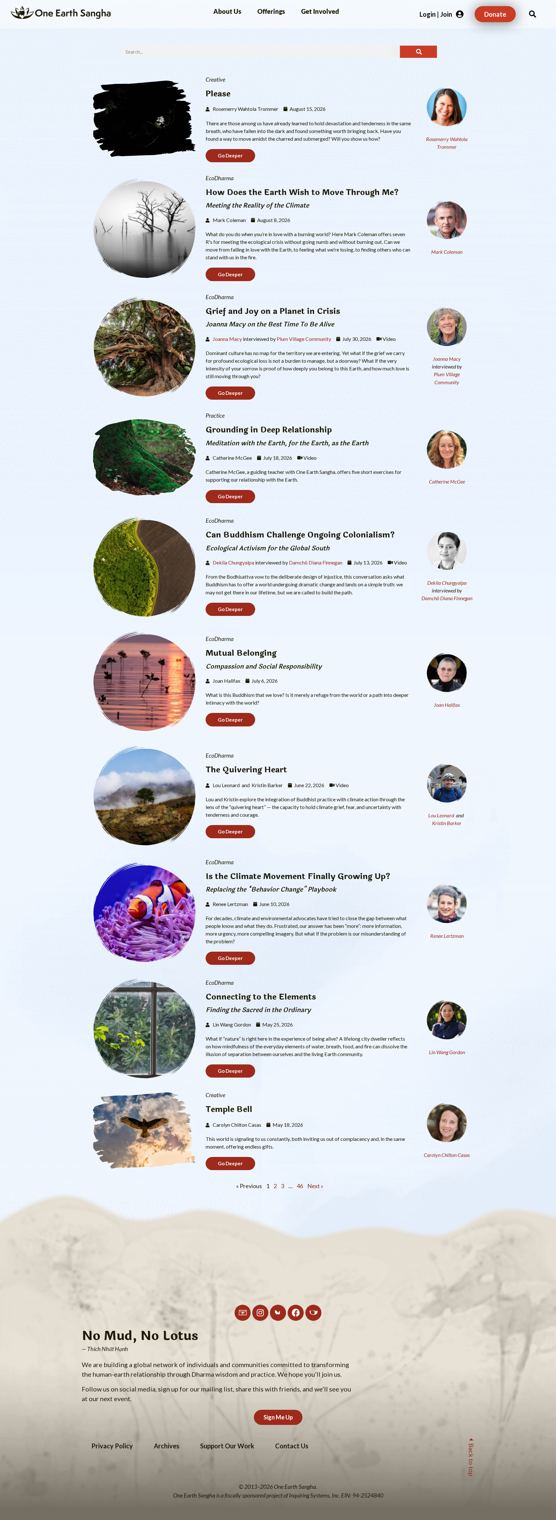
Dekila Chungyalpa (233, 562)
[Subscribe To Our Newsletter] (243, 1313)
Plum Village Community (304, 339)
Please (218, 93)
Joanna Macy (227, 339)
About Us (227, 11)
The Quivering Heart (246, 769)
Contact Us (291, 1446)
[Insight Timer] (313, 1313)
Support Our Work (227, 1446)
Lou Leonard (441, 815)
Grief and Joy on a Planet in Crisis (273, 311)
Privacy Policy (112, 1446)
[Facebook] (296, 1313)
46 (300, 1185)
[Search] (418, 52)
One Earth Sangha (73, 14)
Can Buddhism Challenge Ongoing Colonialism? (300, 535)
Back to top (471, 1458)
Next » (315, 1185)
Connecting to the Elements (261, 997)
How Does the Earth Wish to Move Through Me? (302, 192)
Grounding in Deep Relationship (269, 429)
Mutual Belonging (241, 653)
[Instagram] (260, 1313)
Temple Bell (229, 1109)
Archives (166, 1446)
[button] (532, 14)
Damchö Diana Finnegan (315, 562)
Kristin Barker (446, 823)
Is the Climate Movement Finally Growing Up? (298, 876)
